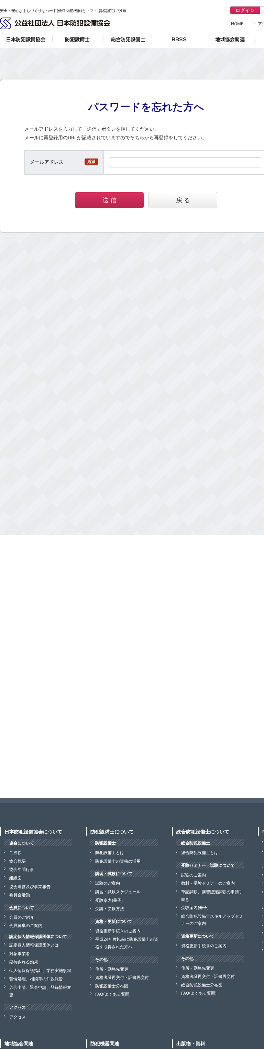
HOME (237, 23)
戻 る (183, 200)
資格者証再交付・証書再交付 (122, 977)
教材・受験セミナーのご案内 (208, 883)
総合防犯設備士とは (199, 852)
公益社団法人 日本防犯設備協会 (55, 23)
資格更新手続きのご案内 (118, 930)
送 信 (109, 200)
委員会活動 (19, 894)
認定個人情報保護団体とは (34, 945)
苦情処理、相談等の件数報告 (36, 978)
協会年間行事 (21, 869)
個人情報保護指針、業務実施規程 (40, 970)
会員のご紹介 (21, 917)
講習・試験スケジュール (118, 891)
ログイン (245, 10)
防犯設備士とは (109, 852)
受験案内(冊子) (109, 900)
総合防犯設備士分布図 (201, 984)
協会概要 (17, 861)
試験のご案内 (107, 883)
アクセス (17, 1016)
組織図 (15, 878)
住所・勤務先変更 (111, 969)
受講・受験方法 (109, 908)
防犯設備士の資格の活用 (118, 861)
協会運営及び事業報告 (30, 886)
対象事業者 (19, 953)
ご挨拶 (15, 852)
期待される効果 (23, 961)
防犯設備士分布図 (111, 985)
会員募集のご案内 (25, 925)
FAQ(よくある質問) (113, 994)
